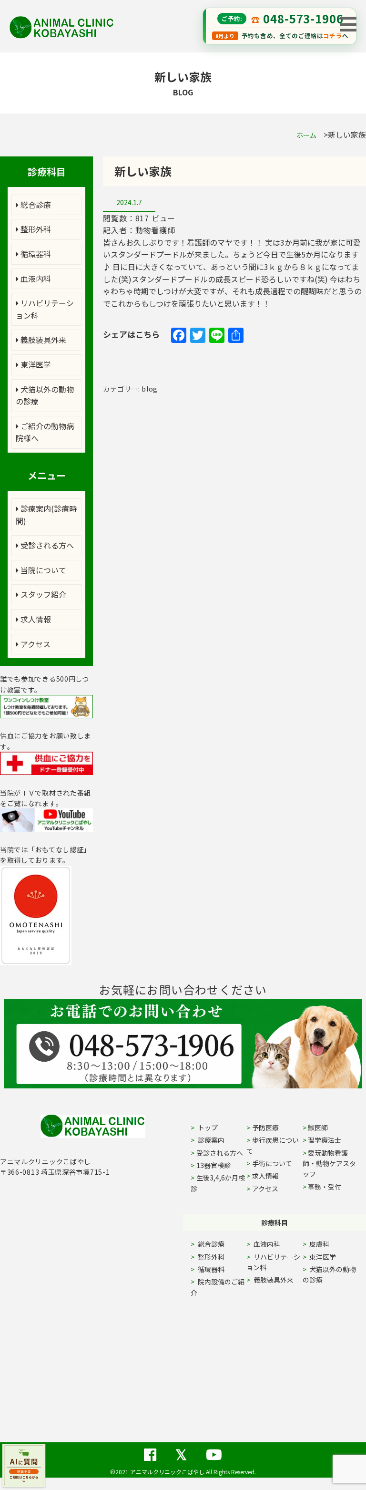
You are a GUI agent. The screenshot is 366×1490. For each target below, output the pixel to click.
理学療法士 (324, 1140)
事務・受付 (324, 1186)
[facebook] (150, 1449)
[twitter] (181, 1449)
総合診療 (35, 204)
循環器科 (35, 253)
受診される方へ (46, 545)
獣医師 (318, 1127)
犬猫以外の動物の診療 (45, 395)
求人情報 (35, 619)
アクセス (35, 644)
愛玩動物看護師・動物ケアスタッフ (329, 1163)
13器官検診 (213, 1165)
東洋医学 (35, 364)
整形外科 (35, 229)
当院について (42, 570)
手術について (272, 1163)
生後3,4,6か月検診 (218, 1183)
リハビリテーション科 (45, 309)
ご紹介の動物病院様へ (45, 432)
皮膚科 (330, 1244)
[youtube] (214, 1449)
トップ (207, 1127)
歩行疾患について (272, 1145)
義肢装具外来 (42, 339)
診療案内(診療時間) (46, 515)
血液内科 (35, 278)
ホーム (306, 135)
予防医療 (265, 1127)
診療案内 (210, 1140)
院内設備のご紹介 (217, 1287)
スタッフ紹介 (42, 594)
